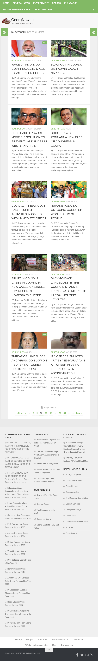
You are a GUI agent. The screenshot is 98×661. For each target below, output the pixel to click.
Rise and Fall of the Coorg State (46, 496)
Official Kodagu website (36, 645)
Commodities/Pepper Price (77, 521)
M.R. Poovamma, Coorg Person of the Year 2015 (16, 525)
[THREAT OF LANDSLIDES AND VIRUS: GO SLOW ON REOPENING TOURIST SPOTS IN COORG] (29, 340)
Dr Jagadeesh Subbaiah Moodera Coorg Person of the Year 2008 (17, 593)
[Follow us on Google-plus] (86, 655)
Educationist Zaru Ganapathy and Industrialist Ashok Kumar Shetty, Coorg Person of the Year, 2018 (16, 492)
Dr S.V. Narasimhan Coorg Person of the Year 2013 (17, 543)
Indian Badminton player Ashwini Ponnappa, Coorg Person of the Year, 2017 (16, 506)
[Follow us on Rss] (91, 655)
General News (21, 3)
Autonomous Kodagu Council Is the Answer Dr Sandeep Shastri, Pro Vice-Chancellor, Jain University (74, 447)
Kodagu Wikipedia (73, 474)
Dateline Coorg (42, 504)
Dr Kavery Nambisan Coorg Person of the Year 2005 (18, 624)
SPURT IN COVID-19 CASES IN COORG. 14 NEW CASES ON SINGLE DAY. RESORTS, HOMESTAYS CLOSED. (28, 287)
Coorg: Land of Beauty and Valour (46, 526)
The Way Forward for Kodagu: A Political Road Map (75, 459)
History (18, 639)
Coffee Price (71, 515)
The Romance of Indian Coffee (45, 511)
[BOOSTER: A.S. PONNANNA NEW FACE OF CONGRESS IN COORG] (69, 116)
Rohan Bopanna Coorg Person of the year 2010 (15, 570)
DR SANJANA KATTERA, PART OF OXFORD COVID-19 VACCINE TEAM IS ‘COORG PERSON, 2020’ (18, 462)
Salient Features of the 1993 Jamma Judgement (47, 471)
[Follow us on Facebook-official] (77, 655)
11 (46, 413)
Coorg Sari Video (73, 504)
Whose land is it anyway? (47, 464)
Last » (79, 413)
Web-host (42, 639)
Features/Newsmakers (16, 9)
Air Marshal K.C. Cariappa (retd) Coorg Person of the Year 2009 (18, 581)
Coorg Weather (43, 9)
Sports (56, 3)
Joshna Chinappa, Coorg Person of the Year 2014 (16, 534)
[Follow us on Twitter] (82, 655)
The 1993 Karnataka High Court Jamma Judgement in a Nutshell (46, 455)
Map (54, 645)
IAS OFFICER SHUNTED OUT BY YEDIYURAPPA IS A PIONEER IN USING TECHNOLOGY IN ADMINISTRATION (68, 365)
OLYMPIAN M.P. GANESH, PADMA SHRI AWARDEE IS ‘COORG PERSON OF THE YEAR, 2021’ (18, 447)
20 (60, 413)
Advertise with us (60, 639)
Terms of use (67, 645)
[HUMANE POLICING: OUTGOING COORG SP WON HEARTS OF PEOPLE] (69, 189)
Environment (41, 3)
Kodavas (69, 527)
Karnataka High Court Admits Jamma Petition (44, 480)
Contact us (78, 639)
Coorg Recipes (72, 486)
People (29, 639)
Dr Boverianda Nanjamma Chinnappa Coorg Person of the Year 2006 (18, 614)
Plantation (70, 3)
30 (65, 413)
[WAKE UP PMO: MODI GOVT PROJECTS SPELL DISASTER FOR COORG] (29, 48)
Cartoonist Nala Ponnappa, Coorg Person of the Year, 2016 (18, 516)
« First (19, 413)
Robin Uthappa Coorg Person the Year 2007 (15, 603)
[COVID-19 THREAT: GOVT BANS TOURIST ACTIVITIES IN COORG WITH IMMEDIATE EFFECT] (29, 189)
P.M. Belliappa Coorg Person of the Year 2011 (18, 561)
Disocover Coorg (43, 519)
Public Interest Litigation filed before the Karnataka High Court (47, 442)
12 (51, 413)
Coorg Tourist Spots (74, 480)
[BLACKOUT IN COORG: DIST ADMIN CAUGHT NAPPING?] (69, 48)
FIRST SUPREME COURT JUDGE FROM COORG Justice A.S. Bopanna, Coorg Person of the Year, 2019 (17, 477)
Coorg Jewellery (72, 492)
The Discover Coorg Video (77, 498)
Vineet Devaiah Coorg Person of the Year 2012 (15, 552)
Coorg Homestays (73, 510)
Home (6, 3)
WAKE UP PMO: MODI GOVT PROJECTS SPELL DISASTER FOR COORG (28, 69)
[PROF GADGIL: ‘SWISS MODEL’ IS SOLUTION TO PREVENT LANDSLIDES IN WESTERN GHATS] (29, 116)
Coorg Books (71, 533)
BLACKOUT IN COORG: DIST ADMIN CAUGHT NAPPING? (66, 69)
